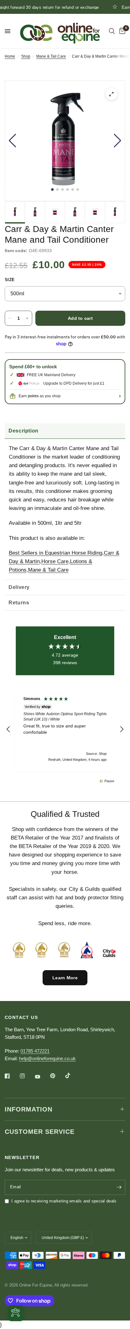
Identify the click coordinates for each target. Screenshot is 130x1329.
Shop (25, 56)
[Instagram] (27, 1076)
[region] (65, 729)
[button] (12, 141)
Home (10, 56)
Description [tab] (23, 430)
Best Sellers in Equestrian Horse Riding (55, 553)
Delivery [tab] (19, 587)
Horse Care (54, 561)
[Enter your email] (119, 1187)
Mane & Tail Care (51, 56)
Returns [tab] (19, 602)
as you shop (44, 396)
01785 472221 (35, 1051)
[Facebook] (12, 1076)
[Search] (112, 31)
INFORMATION (28, 1109)
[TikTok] (72, 1076)
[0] (121, 31)
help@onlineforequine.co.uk (47, 1058)
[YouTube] (42, 1077)
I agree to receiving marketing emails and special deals (63, 1201)
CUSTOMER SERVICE (39, 1131)
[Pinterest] (57, 1076)
